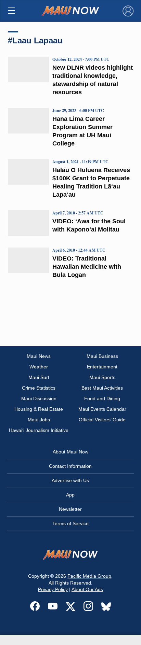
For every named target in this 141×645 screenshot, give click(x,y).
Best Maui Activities (102, 388)
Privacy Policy (53, 589)
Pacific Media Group (89, 576)
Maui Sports (102, 377)
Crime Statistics (38, 388)
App (70, 494)
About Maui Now (70, 451)
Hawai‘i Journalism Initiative (38, 430)
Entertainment (102, 366)
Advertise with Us (70, 480)
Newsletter (70, 509)
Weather (38, 366)
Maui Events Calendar (102, 409)
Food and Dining (102, 398)
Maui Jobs (39, 419)
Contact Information (70, 466)
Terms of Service (70, 523)
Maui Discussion (38, 398)
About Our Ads (87, 589)
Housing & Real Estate (38, 409)
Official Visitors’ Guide (102, 419)
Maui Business (102, 356)
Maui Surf (38, 377)
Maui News (39, 356)
